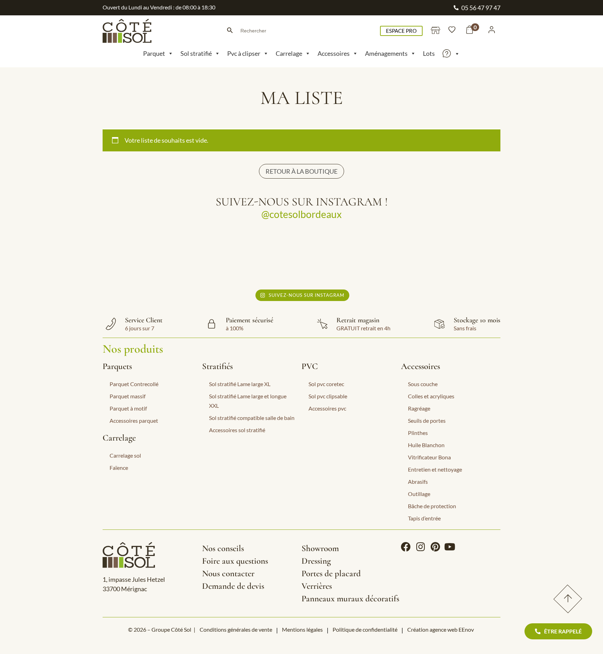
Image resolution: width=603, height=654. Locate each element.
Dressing (316, 561)
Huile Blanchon (426, 445)
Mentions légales (302, 629)
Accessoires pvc (327, 408)
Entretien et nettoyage (435, 469)
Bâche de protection (432, 506)
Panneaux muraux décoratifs (350, 598)
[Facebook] (406, 547)
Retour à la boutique (301, 171)
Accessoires (334, 53)
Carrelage (289, 53)
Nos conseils (223, 548)
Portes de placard (331, 573)
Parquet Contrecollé (134, 384)
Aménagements (386, 53)
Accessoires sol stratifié (237, 430)
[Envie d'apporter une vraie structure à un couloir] (351, 257)
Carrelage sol (125, 455)
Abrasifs (418, 481)
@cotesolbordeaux (301, 214)
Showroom (320, 548)
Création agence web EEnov (440, 629)
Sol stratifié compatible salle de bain (252, 417)
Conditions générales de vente (236, 629)
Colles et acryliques (431, 396)
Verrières (317, 586)
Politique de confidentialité (365, 629)
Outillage (419, 493)
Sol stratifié (196, 53)
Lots (429, 53)
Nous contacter (228, 573)
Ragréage (419, 408)
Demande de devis (233, 586)
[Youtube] (450, 547)
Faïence (119, 467)
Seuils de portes (427, 420)
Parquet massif (128, 396)
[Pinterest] (435, 547)
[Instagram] (420, 547)
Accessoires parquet (134, 420)
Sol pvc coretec (326, 384)
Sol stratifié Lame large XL (239, 384)
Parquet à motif (128, 408)
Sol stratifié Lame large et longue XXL (247, 401)
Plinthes (418, 432)
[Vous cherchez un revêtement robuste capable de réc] (252, 257)
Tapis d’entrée (424, 518)
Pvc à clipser (243, 53)
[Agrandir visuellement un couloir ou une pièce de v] (153, 257)
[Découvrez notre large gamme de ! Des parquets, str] (449, 257)
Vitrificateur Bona (429, 457)
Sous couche (423, 384)
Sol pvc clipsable (327, 396)
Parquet (154, 53)
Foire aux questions (235, 561)
